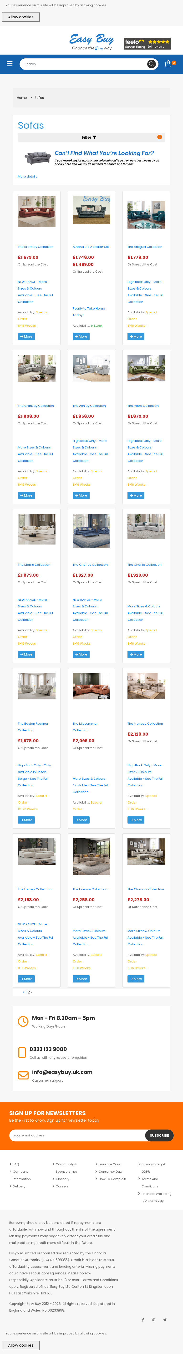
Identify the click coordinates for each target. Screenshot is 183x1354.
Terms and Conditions (150, 1183)
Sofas (39, 97)
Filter (121, 137)
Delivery (19, 1186)
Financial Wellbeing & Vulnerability (157, 1197)
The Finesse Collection (90, 889)
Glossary (62, 1179)
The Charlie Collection (144, 564)
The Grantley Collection (36, 405)
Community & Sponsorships (66, 1168)
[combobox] (89, 64)
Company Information (22, 1175)
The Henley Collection (34, 889)
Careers (62, 1186)
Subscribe (159, 1135)
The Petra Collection (143, 405)
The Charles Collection (90, 564)
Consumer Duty (110, 1171)
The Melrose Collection (145, 723)
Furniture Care (110, 1164)
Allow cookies (20, 17)
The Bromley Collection (36, 246)
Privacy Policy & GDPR (154, 1168)
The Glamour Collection (145, 889)
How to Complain (112, 1179)
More (27, 336)
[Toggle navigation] (10, 64)
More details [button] (27, 176)
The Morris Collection (34, 564)
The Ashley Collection (89, 405)
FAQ (16, 1164)
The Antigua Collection (144, 246)
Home (22, 97)
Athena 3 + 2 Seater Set (91, 246)
